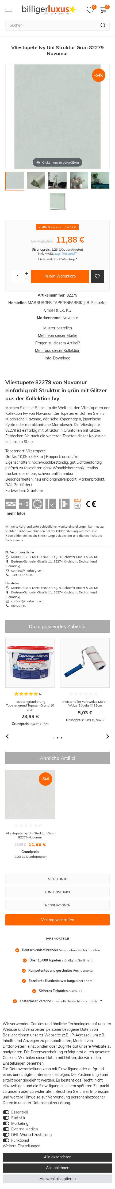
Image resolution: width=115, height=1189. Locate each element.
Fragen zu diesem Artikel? (57, 343)
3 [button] (61, 737)
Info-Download (57, 358)
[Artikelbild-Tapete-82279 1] (14, 182)
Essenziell (19, 1112)
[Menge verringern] (26, 279)
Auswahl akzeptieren (58, 1178)
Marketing (19, 1123)
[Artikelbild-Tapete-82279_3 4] (79, 182)
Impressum (99, 1091)
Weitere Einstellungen (21, 1146)
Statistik (18, 1117)
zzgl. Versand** (66, 253)
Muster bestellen (57, 328)
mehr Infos (16, 513)
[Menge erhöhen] (26, 273)
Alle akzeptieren (57, 1157)
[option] (30, 682)
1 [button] (53, 737)
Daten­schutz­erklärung (51, 1102)
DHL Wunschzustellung (31, 1134)
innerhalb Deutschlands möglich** (61, 1001)
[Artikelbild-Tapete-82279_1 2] (36, 182)
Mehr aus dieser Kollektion (57, 350)
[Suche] (103, 25)
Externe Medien (24, 1129)
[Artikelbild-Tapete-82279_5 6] (57, 204)
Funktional (20, 1140)
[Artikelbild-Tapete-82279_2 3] (57, 182)
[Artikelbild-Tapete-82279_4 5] (100, 182)
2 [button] (57, 737)
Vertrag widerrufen (57, 919)
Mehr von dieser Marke (57, 335)
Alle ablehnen (57, 1167)
